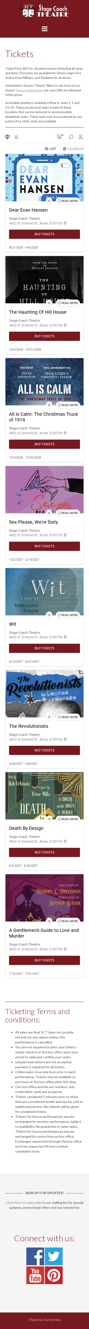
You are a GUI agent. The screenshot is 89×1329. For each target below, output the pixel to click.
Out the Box (52, 1320)
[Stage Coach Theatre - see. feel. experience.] (44, 10)
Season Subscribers (29, 90)
